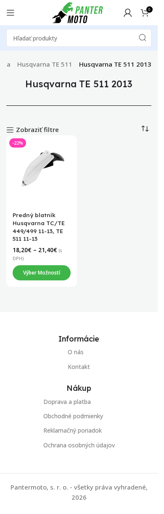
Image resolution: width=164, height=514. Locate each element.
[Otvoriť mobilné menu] (10, 12)
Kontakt (79, 367)
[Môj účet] (127, 12)
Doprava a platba (67, 402)
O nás (76, 352)
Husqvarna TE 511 (44, 64)
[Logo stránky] (77, 12)
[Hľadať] (142, 38)
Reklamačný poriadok (72, 430)
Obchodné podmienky (73, 416)
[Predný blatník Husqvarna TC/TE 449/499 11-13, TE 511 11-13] (41, 170)
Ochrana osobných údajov (79, 445)
